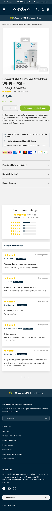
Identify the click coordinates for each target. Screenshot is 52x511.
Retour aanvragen (10, 440)
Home (4, 24)
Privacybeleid (8, 459)
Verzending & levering (11, 436)
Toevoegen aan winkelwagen (35, 108)
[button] (48, 9)
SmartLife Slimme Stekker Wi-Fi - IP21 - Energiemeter (25, 24)
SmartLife (6, 426)
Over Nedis (7, 449)
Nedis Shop (11, 505)
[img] (9, 255)
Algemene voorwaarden (12, 454)
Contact (5, 431)
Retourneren (7, 445)
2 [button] (25, 377)
